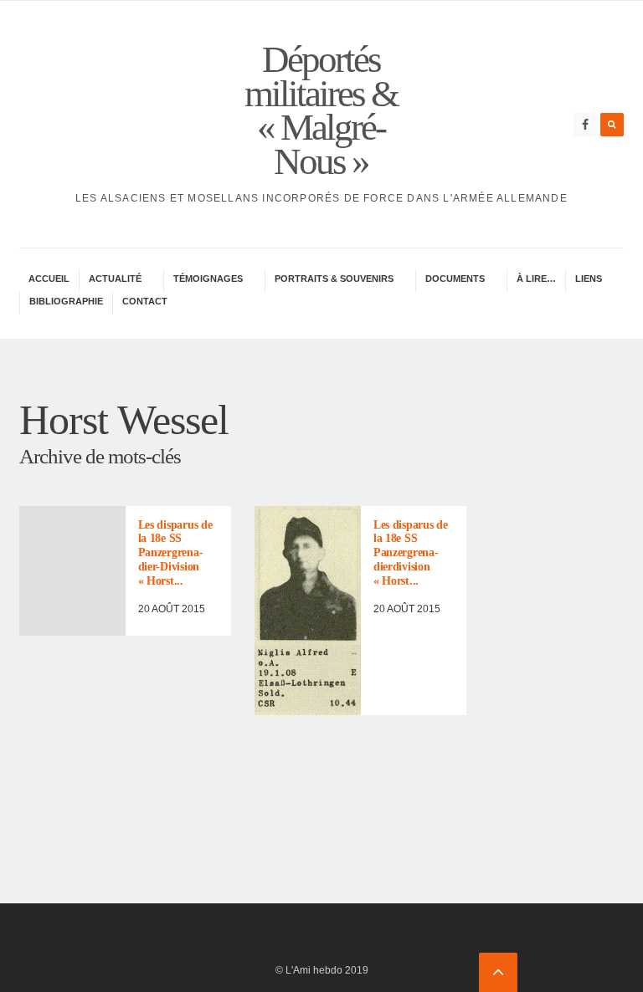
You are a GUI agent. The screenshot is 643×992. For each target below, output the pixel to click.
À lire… (536, 279)
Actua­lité (115, 279)
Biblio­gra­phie (66, 301)
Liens (588, 279)
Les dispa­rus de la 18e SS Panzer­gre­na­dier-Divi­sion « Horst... (175, 553)
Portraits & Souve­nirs (334, 279)
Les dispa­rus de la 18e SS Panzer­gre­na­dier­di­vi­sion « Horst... (410, 553)
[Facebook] (585, 124)
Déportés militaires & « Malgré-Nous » (321, 110)
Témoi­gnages (208, 279)
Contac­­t (144, 301)
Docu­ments (455, 279)
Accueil (48, 279)
